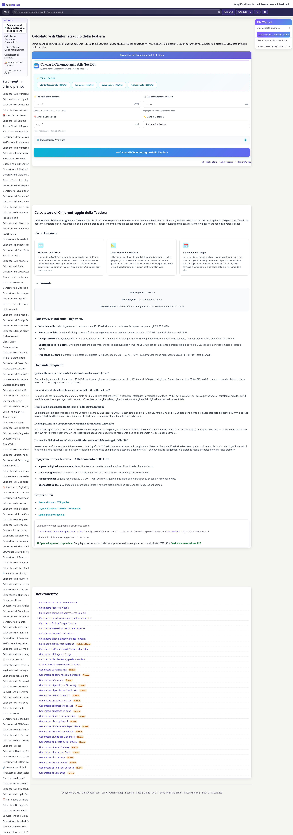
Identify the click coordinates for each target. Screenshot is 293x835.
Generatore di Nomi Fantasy (54, 747)
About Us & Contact (211, 792)
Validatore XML (11, 465)
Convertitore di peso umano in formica (59, 664)
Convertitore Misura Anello (15, 541)
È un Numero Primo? (14, 778)
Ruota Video (9, 444)
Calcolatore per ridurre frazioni (15, 244)
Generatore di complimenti (53, 721)
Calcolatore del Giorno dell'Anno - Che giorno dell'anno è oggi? (15, 223)
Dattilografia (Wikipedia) (51, 514)
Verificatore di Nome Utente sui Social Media (15, 142)
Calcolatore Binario (13, 282)
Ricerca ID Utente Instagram (15, 180)
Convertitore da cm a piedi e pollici (15, 293)
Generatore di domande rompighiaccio (59, 674)
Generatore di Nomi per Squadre (56, 767)
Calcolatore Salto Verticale (15, 810)
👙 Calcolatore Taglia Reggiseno (15, 487)
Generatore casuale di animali (15, 190)
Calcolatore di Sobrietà (11, 56)
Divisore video (10, 347)
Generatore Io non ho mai (53, 669)
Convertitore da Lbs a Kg (15, 589)
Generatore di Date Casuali (15, 250)
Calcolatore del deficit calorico (15, 508)
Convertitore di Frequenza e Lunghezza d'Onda (15, 638)
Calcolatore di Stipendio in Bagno (56, 643)
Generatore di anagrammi (15, 228)
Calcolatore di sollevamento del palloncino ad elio (65, 618)
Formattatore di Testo (14, 158)
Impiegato (84, 85)
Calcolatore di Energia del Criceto (56, 633)
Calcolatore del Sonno (14, 503)
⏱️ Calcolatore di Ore (14, 357)
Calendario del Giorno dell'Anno (15, 535)
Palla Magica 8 (10, 217)
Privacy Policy (191, 792)
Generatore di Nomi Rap (52, 757)
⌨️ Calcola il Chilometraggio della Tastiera (142, 152)
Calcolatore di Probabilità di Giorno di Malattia (63, 649)
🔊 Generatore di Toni (14, 767)
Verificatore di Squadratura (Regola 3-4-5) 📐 (15, 643)
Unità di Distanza (153, 116)
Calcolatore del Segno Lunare (15, 433)
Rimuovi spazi (10, 417)
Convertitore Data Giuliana (15, 605)
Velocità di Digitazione (46, 96)
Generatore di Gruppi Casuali (15, 320)
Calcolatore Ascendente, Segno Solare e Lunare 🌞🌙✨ (15, 110)
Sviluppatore (112, 85)
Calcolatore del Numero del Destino (15, 578)
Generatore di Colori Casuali (15, 363)
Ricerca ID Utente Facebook (15, 304)
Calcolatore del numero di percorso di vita (15, 147)
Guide (147, 792)
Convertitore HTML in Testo (15, 492)
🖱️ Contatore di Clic (13, 659)
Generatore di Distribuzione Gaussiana (15, 718)
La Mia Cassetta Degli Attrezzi (271, 46)
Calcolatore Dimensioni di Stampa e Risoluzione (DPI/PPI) (15, 627)
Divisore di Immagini (14, 384)
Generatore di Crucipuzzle (15, 271)
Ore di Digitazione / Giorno (158, 96)
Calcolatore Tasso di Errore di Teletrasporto (62, 628)
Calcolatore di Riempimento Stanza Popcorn (62, 638)
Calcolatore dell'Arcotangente (15, 654)
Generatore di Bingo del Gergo (55, 654)
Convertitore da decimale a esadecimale (15, 395)
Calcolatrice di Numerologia (15, 594)
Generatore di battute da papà (55, 710)
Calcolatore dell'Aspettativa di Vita (15, 524)
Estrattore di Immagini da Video (15, 131)
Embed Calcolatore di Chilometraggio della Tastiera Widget (226, 162)
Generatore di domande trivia (54, 695)
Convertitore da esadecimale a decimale (15, 239)
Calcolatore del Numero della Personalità (15, 562)
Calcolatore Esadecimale (15, 153)
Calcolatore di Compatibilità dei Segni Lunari (15, 104)
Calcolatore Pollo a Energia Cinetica (57, 623)
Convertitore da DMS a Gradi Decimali (15, 756)
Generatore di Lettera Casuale (15, 761)
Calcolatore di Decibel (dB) (15, 481)
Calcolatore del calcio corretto (15, 427)
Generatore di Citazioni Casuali (15, 174)
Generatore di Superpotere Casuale (15, 185)
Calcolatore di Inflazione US (15, 702)
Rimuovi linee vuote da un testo (15, 277)
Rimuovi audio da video (15, 826)
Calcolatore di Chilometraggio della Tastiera (62, 659)
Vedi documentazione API (186, 543)
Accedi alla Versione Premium (272, 40)
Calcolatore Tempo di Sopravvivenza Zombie (62, 612)
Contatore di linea (12, 600)
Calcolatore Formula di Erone (15, 632)
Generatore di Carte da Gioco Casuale (15, 196)
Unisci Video (9, 341)
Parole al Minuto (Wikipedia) (53, 502)
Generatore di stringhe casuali (15, 325)
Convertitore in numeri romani (15, 476)
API (154, 792)
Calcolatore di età (12, 745)
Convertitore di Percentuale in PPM (15, 691)
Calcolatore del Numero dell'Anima (15, 212)
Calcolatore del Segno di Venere (15, 519)
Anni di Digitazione (45, 116)
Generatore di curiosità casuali (55, 700)
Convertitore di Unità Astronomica (14, 48)
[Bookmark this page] (265, 12)
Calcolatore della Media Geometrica (15, 314)
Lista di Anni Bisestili (13, 411)
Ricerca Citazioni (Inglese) (15, 126)
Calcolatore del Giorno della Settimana (15, 648)
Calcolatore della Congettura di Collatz (15, 406)
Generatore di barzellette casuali (56, 705)
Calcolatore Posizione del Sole (15, 454)
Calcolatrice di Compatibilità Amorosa (15, 99)
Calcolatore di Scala (13, 266)
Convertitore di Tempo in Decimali (15, 557)
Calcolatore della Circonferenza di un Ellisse (15, 735)
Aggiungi (228, 11)
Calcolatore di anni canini (15, 788)
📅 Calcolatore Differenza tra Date (15, 799)
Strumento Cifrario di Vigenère (15, 551)
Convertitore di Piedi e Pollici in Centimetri (15, 169)
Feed (138, 792)
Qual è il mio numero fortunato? (15, 163)
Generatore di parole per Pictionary (57, 685)
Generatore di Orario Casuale (15, 374)
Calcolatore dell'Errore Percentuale (15, 664)
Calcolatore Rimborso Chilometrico (11, 39)
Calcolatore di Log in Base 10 (15, 794)
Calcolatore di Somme (14, 120)
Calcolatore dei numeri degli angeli (15, 93)
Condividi (242, 12)
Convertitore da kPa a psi (15, 815)
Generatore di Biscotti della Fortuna (58, 741)
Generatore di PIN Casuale (15, 724)
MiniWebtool (173, 531)
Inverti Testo (9, 233)
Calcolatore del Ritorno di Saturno (15, 681)
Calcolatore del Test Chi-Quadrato (15, 568)
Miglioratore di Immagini (15, 670)
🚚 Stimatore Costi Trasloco (14, 64)
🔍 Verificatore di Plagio (15, 573)
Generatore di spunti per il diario (56, 731)
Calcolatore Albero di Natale (54, 607)
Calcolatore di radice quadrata (15, 471)
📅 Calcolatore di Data (14, 115)
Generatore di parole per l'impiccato (58, 690)
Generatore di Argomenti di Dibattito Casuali (15, 497)
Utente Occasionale (53, 85)
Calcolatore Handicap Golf (15, 751)
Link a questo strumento (269, 28)
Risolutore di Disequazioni (15, 772)
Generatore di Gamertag (52, 772)
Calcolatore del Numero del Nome (15, 260)
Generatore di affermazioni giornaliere (59, 726)
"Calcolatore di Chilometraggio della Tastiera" (60, 531)
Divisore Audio (10, 309)
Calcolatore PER (11, 713)
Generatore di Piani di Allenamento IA (15, 546)
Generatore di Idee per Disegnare (57, 736)
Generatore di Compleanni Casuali (15, 611)
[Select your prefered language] (257, 12)
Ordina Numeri (11, 336)
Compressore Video (13, 422)
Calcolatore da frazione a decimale (15, 729)
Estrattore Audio (11, 255)
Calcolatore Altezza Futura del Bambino (15, 783)
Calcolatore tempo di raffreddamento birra (15, 330)
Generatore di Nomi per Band (54, 752)
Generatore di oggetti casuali (15, 298)
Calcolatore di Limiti (13, 708)
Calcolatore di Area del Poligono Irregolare (15, 686)
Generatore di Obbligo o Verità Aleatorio (15, 287)
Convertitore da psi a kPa (15, 821)
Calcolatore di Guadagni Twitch (15, 352)
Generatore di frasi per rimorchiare (57, 716)
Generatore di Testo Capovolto (15, 514)
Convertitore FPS (11, 438)
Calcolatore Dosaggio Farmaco (15, 805)
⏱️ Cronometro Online (12, 72)
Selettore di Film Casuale (15, 201)
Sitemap (129, 792)
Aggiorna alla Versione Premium (274, 34)
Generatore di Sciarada (51, 680)
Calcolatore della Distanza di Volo (15, 740)
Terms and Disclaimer (170, 792)
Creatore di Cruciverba (14, 530)
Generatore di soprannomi (53, 762)
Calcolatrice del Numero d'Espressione (15, 675)
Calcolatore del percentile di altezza (15, 207)
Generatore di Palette (14, 621)
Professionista (142, 85)
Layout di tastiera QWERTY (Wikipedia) (59, 508)
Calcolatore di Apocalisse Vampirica (58, 602)
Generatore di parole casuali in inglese (15, 136)
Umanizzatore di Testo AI (15, 832)
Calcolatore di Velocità (14, 390)
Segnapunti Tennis (12, 400)
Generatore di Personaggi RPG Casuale (15, 460)
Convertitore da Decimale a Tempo (15, 379)
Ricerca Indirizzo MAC (14, 368)
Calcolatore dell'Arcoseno (15, 584)
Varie (6, 11)
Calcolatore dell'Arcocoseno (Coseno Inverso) (15, 697)
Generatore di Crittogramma (15, 616)
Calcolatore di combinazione (15, 449)
